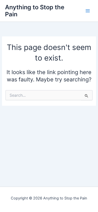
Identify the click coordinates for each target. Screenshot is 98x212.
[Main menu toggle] (87, 11)
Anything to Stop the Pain (34, 11)
